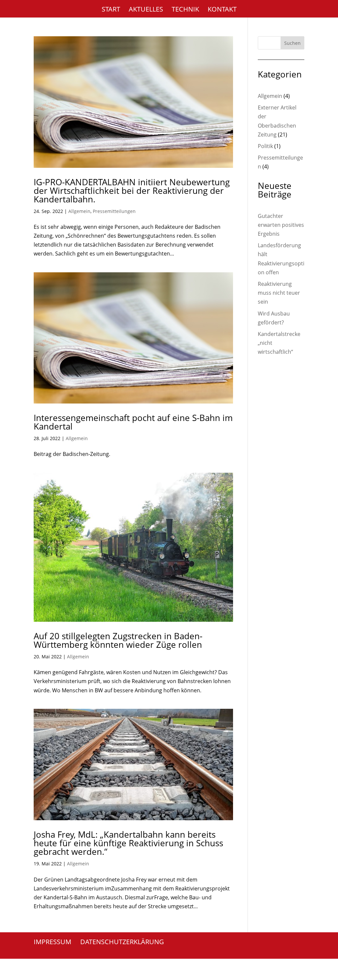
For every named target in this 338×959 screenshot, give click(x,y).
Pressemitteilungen (114, 211)
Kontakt (222, 10)
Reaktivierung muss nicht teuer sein (279, 292)
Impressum (52, 941)
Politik (265, 146)
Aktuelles (146, 10)
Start (111, 10)
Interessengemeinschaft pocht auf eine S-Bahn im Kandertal (133, 422)
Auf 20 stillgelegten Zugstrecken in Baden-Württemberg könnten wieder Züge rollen (118, 640)
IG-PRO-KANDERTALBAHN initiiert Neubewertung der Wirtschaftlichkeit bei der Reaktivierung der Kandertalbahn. (132, 190)
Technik (185, 10)
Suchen (292, 43)
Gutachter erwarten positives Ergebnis (281, 224)
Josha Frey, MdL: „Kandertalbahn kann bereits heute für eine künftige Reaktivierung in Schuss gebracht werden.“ (128, 842)
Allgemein (79, 211)
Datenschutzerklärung (122, 941)
